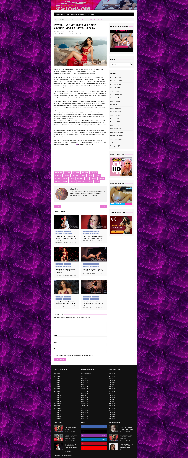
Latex (65, 178)
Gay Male (112, 104)
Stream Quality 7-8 (115, 135)
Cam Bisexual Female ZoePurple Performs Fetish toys (71, 427)
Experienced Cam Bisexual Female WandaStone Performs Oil (93, 303)
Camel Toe (58, 175)
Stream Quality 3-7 (80, 33)
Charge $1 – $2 (114, 77)
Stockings (73, 181)
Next (102, 206)
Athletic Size (59, 172)
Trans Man (113, 142)
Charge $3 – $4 (114, 84)
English (90, 175)
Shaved (102, 178)
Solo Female (73, 33)
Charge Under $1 (114, 94)
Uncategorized (114, 146)
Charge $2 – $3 (114, 80)
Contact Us (74, 14)
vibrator (90, 181)
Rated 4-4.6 (86, 266)
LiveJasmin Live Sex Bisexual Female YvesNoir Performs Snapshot (65, 270)
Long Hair (80, 178)
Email (56, 342)
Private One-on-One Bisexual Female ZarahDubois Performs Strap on (66, 238)
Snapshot (58, 181)
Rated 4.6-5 (66, 33)
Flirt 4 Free (84, 378)
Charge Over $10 (114, 91)
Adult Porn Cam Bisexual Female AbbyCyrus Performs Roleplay (126, 446)
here (76, 144)
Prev (58, 206)
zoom (97, 181)
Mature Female (114, 111)
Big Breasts (76, 172)
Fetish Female (68, 231)
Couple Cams (114, 98)
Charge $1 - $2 (87, 264)
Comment (57, 321)
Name (56, 335)
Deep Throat (76, 175)
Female (97, 175)
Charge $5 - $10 (59, 33)
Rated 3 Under (114, 115)
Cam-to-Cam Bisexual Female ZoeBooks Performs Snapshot (71, 436)
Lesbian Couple (114, 108)
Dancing (67, 175)
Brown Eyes (94, 172)
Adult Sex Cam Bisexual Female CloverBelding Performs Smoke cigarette (127, 427)
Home (92, 14)
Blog (68, 14)
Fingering (58, 178)
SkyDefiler (57, 31)
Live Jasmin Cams (86, 373)
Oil (87, 178)
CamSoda (84, 375)
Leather (72, 178)
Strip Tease (82, 181)
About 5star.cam (60, 14)
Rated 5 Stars (113, 125)
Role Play (94, 178)
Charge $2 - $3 (59, 231)
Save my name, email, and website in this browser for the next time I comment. (75, 355)
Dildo (83, 175)
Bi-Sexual (68, 172)
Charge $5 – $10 (114, 87)
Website (56, 348)
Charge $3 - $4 (59, 264)
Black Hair (85, 172)
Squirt (65, 181)
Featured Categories (83, 14)
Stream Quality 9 (66, 266)
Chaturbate (84, 376)
